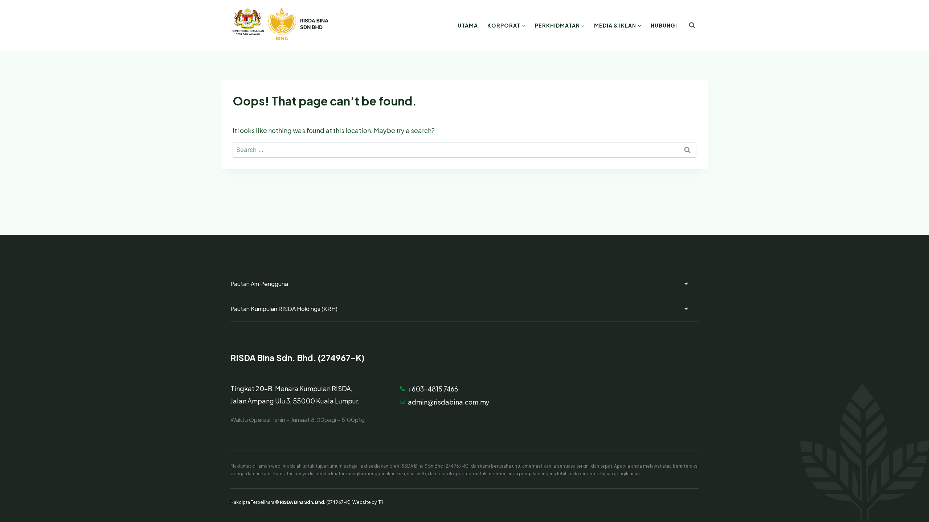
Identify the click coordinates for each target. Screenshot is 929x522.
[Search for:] (464, 149)
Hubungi (664, 25)
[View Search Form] (692, 25)
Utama (468, 25)
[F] (380, 501)
